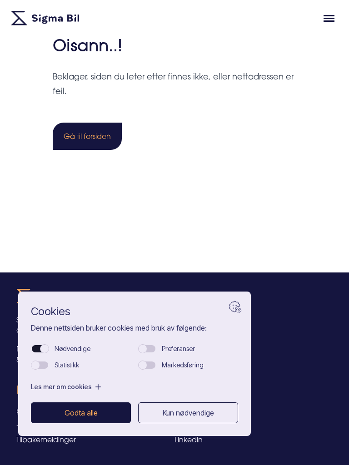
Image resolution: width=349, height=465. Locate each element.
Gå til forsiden (87, 136)
